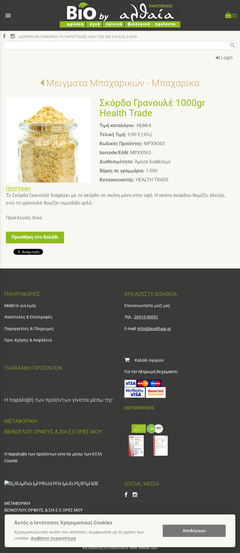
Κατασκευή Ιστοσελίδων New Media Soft (120, 547)
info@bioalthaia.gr (154, 328)
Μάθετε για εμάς (20, 305)
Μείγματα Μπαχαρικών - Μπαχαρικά (122, 83)
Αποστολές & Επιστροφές (28, 317)
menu (8, 15)
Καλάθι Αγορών (146, 360)
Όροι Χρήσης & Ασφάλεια (28, 340)
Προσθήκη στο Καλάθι (35, 237)
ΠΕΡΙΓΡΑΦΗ (18, 189)
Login (226, 57)
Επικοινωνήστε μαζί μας (147, 305)
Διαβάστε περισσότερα (53, 538)
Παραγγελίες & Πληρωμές (29, 328)
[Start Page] (120, 15)
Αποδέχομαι (194, 530)
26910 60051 (146, 317)
